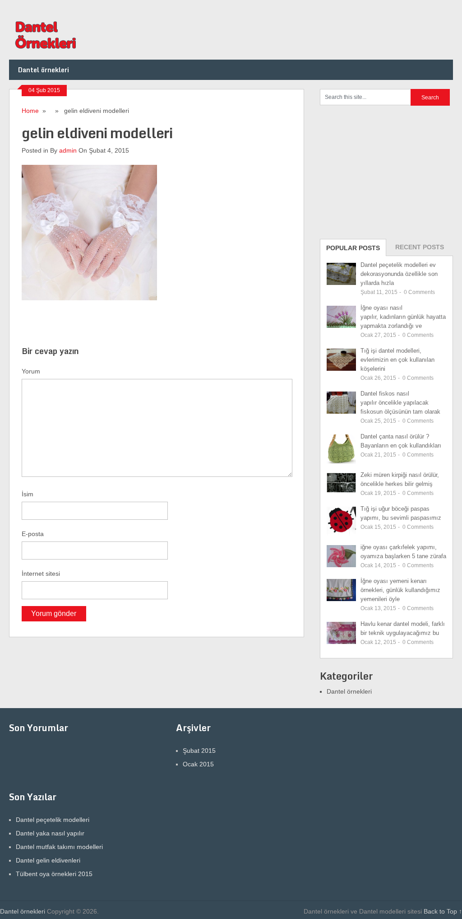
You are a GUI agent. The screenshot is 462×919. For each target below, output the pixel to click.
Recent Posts (419, 247)
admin (68, 150)
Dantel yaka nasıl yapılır (50, 833)
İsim (27, 494)
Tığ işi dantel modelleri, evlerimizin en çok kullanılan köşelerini (397, 359)
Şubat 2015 (199, 750)
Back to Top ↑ (443, 911)
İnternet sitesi (41, 573)
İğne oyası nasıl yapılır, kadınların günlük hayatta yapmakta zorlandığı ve (403, 316)
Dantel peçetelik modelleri (52, 819)
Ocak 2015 (198, 764)
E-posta (33, 533)
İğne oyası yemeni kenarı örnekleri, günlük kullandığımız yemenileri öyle (400, 590)
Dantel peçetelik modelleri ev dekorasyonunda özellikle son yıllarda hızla (399, 273)
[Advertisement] (387, 171)
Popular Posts (353, 248)
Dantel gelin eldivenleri (48, 860)
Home (30, 110)
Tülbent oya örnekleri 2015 (54, 873)
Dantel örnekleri (43, 70)
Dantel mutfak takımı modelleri (59, 846)
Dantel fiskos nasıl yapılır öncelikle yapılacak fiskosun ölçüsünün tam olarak (400, 402)
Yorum (31, 371)
